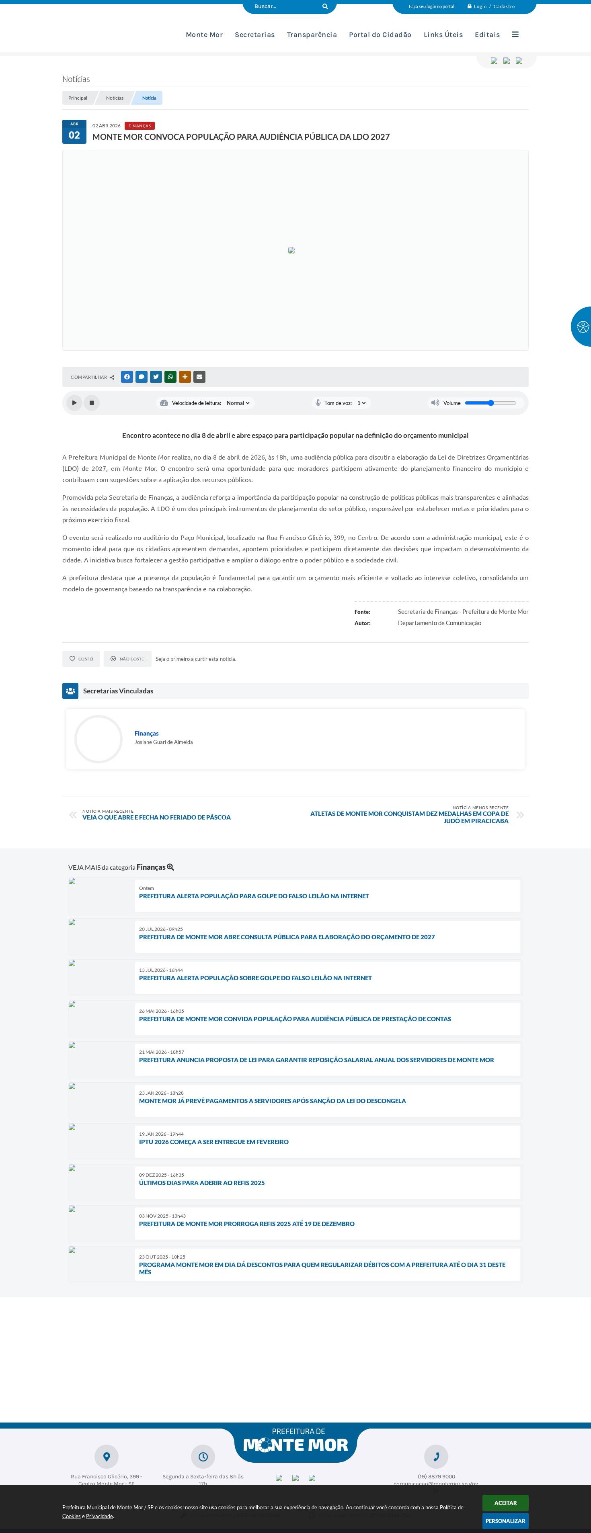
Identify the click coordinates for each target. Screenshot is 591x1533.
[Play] (74, 403)
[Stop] (92, 403)
